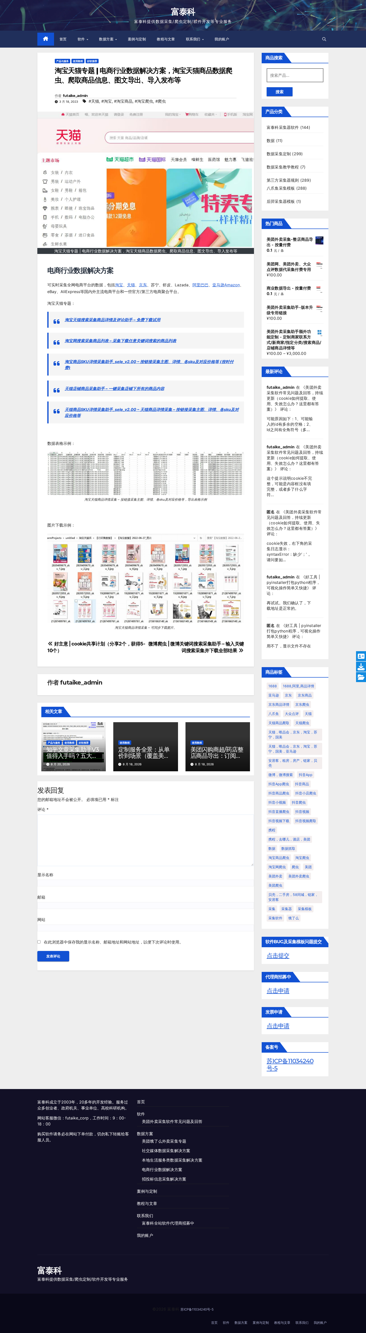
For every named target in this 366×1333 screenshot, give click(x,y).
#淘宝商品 (123, 101)
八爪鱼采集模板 (281, 188)
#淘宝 (106, 101)
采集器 (286, 909)
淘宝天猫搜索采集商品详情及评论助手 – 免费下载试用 (112, 319)
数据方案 (107, 39)
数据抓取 (288, 848)
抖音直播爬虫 (278, 811)
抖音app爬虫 (278, 784)
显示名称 (45, 874)
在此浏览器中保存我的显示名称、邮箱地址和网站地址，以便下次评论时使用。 (113, 942)
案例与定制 (137, 39)
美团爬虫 (275, 885)
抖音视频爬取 (305, 821)
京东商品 (305, 695)
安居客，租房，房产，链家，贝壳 (292, 763)
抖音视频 (302, 811)
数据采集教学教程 (283, 166)
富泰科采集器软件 (283, 127)
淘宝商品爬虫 (278, 858)
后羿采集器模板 (281, 201)
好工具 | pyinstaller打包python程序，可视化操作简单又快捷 (293, 582)
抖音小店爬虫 (305, 793)
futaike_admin (75, 96)
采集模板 (305, 909)
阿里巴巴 (200, 284)
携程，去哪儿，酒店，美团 (289, 839)
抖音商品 (302, 784)
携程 (271, 830)
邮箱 (41, 897)
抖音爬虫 (299, 802)
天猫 (131, 284)
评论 (43, 809)
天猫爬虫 (302, 723)
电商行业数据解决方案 (162, 1169)
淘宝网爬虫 (277, 867)
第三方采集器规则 (283, 180)
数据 (271, 140)
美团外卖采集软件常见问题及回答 (172, 1121)
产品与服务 (62, 61)
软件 (82, 39)
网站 (41, 919)
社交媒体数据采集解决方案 (166, 1150)
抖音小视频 (277, 802)
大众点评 (292, 713)
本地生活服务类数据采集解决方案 (172, 1160)
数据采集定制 (279, 153)
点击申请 (278, 990)
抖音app (305, 775)
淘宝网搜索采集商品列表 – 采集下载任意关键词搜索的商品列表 (120, 340)
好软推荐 (92, 61)
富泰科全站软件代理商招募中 (168, 1223)
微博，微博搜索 (280, 775)
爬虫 (295, 867)
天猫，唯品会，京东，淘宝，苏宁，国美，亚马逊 (292, 748)
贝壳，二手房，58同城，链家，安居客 (293, 897)
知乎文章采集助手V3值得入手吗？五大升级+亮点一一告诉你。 (73, 756)
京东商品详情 (278, 704)
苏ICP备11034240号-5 (290, 1064)
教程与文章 (166, 39)
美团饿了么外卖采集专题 (164, 1141)
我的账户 (222, 39)
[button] (324, 39)
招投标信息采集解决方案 (164, 1178)
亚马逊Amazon (226, 284)
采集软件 (275, 918)
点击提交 (278, 955)
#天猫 (94, 101)
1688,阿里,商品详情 (298, 686)
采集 (271, 909)
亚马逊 (273, 695)
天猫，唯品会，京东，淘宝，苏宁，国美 (292, 734)
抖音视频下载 (278, 821)
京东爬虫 (302, 704)
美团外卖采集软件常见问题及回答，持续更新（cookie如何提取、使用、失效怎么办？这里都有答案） (295, 398)
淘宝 (119, 284)
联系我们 (194, 39)
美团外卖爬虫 (298, 876)
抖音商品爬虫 (278, 793)
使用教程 (78, 61)
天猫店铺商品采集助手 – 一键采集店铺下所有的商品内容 (114, 388)
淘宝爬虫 (302, 858)
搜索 (280, 91)
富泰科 (183, 11)
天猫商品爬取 (278, 723)
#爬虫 (160, 101)
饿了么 (293, 918)
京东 (143, 284)
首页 (63, 39)
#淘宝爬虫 (144, 101)
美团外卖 (275, 876)
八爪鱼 (273, 713)
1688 (272, 686)
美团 (308, 867)
